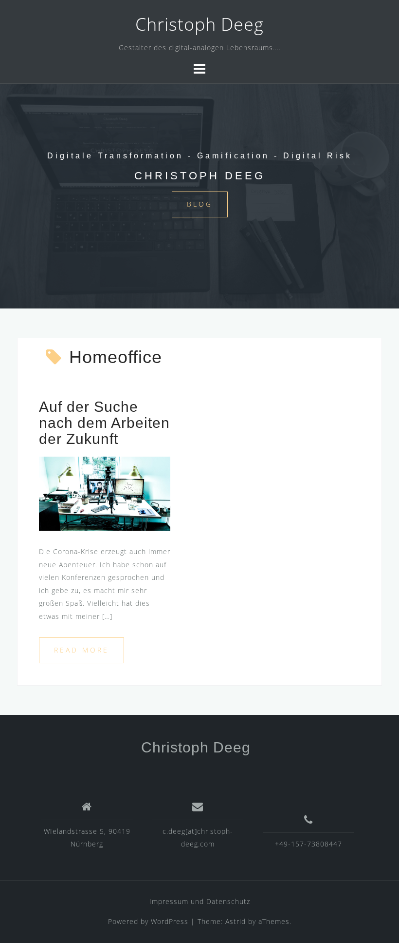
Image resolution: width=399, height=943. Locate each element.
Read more (81, 649)
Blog (200, 204)
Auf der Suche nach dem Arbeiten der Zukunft (104, 423)
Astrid (235, 921)
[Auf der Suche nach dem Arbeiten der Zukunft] (104, 493)
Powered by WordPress (148, 921)
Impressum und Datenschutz (199, 901)
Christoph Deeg (199, 24)
